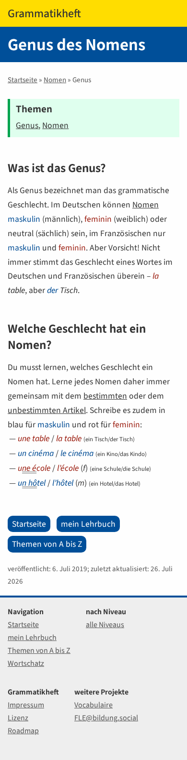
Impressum (26, 705)
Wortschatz (26, 663)
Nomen (55, 80)
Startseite (22, 80)
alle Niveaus (105, 624)
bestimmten (105, 396)
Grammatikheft (44, 13)
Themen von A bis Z (47, 544)
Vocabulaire (93, 705)
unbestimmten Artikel (47, 410)
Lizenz (18, 718)
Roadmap (23, 731)
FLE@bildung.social (106, 718)
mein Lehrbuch (88, 524)
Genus (27, 125)
